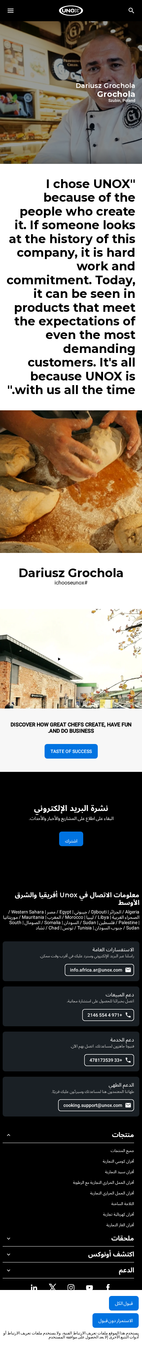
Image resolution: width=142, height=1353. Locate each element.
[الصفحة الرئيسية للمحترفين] (71, 11)
